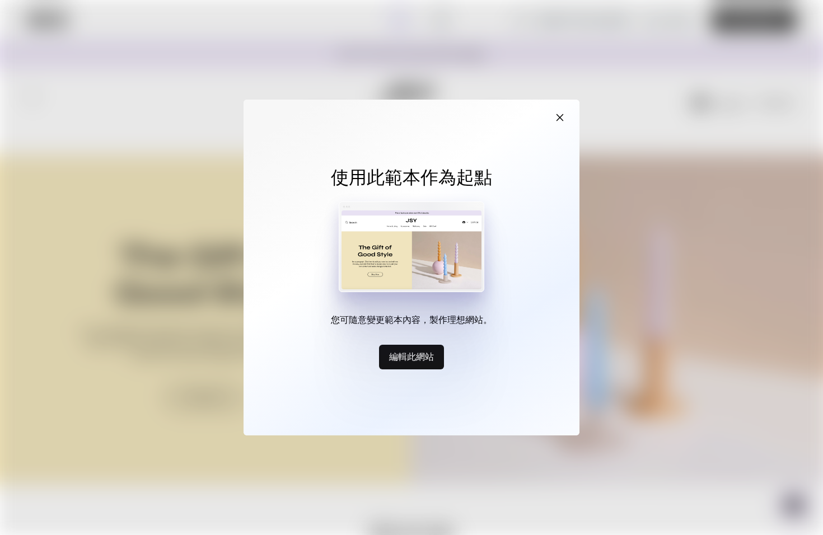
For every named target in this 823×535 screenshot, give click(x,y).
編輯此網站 (411, 356)
